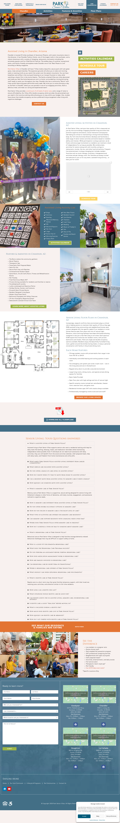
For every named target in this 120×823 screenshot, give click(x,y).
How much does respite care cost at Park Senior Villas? (52, 611)
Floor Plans (96, 11)
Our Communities (49, 783)
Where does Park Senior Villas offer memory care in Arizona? (54, 523)
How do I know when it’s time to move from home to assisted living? (58, 475)
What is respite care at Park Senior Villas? (46, 578)
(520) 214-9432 (103, 754)
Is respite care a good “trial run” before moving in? (50, 603)
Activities (48, 11)
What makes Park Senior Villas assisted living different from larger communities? (57, 462)
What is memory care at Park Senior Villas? (47, 489)
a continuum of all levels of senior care (39, 91)
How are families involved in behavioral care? (48, 560)
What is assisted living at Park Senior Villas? (48, 443)
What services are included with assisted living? (49, 467)
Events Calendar (103, 4)
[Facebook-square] (80, 53)
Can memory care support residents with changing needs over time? (57, 519)
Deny (97, 816)
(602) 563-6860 (76, 712)
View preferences (111, 816)
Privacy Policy (102, 820)
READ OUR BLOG (41, 4)
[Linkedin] (5, 789)
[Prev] (69, 191)
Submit (9, 748)
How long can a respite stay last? (43, 590)
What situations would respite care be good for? (49, 594)
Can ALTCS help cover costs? (95, 668)
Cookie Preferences (94, 820)
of (88, 192)
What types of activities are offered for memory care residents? (55, 515)
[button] (2, 26)
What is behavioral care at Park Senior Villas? (48, 532)
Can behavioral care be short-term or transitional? (50, 564)
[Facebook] (76, 724)
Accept (84, 816)
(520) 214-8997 (76, 754)
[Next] (107, 191)
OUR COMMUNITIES (92, 4)
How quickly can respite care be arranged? (47, 615)
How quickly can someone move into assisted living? (51, 483)
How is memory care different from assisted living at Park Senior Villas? (59, 503)
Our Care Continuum (16, 783)
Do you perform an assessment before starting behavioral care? (55, 552)
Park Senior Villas (13, 69)
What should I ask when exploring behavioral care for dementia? (56, 572)
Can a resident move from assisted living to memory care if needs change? (60, 479)
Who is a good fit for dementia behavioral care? (49, 544)
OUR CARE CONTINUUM (18, 4)
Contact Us (114, 4)
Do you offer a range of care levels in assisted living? (51, 471)
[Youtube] (9, 789)
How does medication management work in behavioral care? (54, 556)
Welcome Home (7, 4)
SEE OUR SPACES (81, 4)
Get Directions (75, 714)
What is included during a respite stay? (45, 607)
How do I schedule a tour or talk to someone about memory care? (56, 527)
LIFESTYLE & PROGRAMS (30, 4)
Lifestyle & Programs (34, 783)
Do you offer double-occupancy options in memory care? (53, 507)
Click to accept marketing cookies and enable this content (75, 694)
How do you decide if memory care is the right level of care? (54, 511)
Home (5, 783)
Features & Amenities (72, 11)
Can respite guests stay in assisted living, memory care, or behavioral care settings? (59, 598)
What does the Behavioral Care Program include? (50, 548)
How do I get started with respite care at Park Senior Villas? (54, 619)
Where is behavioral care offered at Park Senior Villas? (52, 568)
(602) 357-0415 (103, 712)
